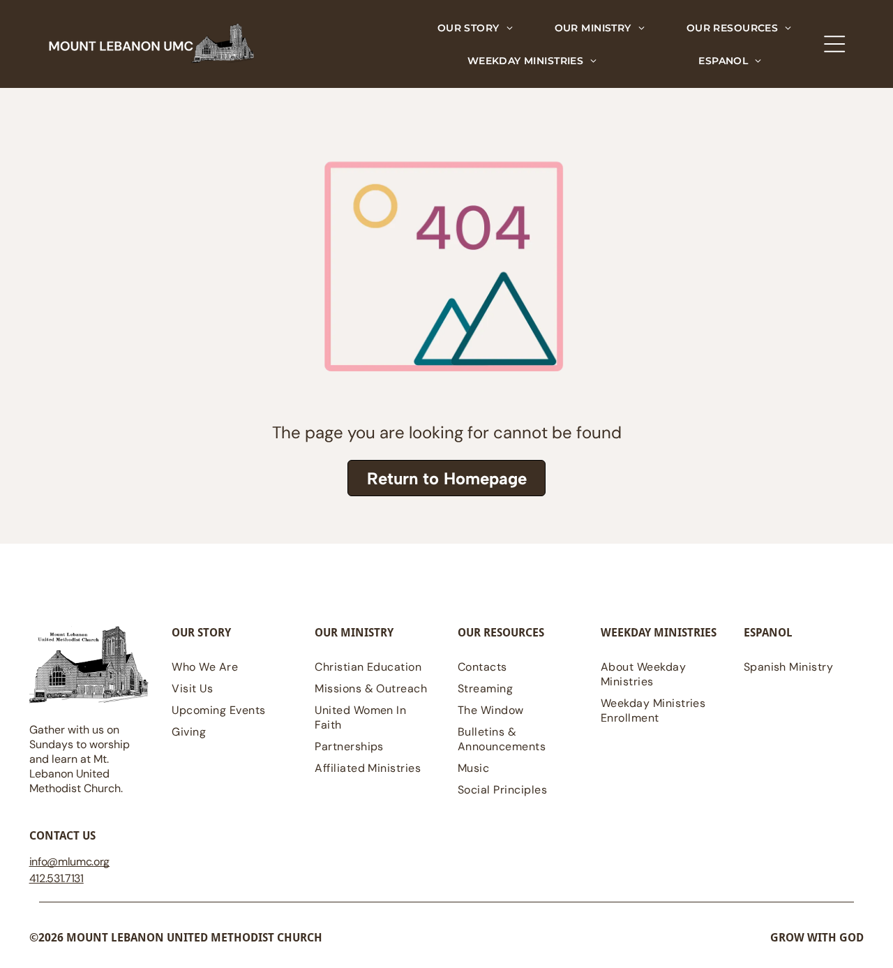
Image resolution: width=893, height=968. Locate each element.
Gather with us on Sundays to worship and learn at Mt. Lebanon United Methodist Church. (79, 759)
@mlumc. (70, 861)
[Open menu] (834, 43)
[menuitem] (475, 27)
